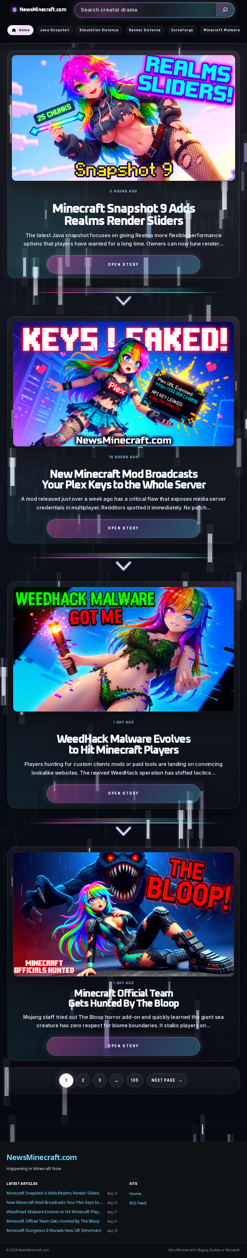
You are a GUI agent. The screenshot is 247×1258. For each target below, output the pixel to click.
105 (135, 1080)
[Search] (225, 9)
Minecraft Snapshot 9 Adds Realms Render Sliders (123, 215)
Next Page (167, 1080)
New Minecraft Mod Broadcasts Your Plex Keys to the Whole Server (123, 480)
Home (135, 1193)
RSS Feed (137, 1203)
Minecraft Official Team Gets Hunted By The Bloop (123, 999)
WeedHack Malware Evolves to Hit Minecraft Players (123, 745)
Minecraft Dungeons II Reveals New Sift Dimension (53, 1230)
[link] (123, 183)
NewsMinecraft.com (43, 9)
